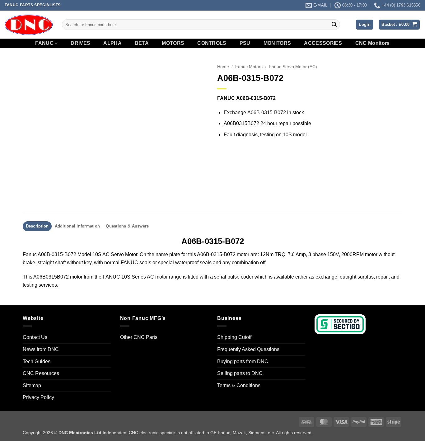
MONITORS (277, 43)
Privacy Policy (38, 397)
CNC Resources (41, 373)
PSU (245, 43)
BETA (142, 43)
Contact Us (35, 337)
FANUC (44, 43)
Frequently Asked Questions (248, 349)
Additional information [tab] (77, 226)
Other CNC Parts (138, 337)
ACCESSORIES (323, 43)
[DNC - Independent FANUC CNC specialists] (29, 24)
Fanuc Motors (249, 66)
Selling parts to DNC (240, 373)
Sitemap (32, 385)
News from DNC (41, 349)
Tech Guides (36, 361)
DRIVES (80, 43)
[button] (364, 25)
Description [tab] (37, 226)
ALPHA (112, 43)
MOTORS (173, 43)
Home (223, 66)
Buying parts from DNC (242, 361)
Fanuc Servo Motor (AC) (293, 66)
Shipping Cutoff (234, 337)
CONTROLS (212, 43)
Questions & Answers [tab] (127, 226)
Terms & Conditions (238, 385)
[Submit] (334, 24)
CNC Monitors (372, 43)
